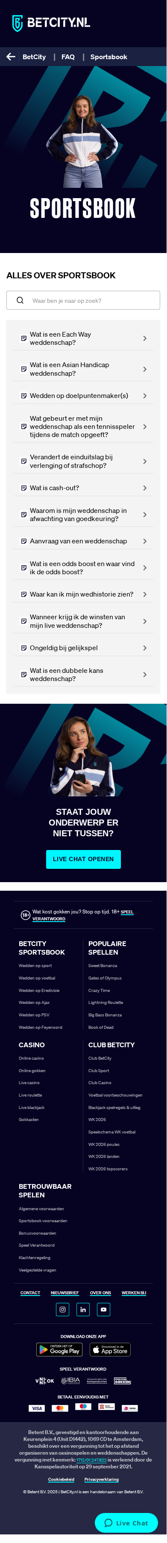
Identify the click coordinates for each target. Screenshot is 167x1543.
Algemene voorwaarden (41, 1208)
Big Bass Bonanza (105, 1015)
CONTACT (30, 1293)
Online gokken (32, 1070)
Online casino (31, 1058)
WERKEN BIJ (134, 1293)
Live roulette (30, 1095)
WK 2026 (97, 1119)
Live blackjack (31, 1107)
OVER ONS (100, 1293)
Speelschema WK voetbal (111, 1132)
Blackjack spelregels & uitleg (114, 1107)
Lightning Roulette (105, 1002)
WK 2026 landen (104, 1156)
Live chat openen (83, 859)
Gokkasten (29, 1119)
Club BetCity (99, 1058)
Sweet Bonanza (102, 965)
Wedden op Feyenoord (40, 1027)
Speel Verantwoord (37, 1245)
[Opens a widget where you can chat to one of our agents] (126, 1523)
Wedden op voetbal (37, 978)
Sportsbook (109, 56)
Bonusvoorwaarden (37, 1233)
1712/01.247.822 (91, 1460)
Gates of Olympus (105, 978)
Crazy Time (99, 990)
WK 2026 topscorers (108, 1169)
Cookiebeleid (61, 1480)
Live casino (29, 1082)
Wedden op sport (35, 965)
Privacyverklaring (102, 1480)
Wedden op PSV (34, 1015)
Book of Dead (101, 1027)
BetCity (34, 56)
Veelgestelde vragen (37, 1270)
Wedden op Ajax (34, 1002)
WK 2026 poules (104, 1144)
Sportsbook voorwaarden (43, 1221)
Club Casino (99, 1082)
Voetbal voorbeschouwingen (115, 1095)
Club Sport (98, 1070)
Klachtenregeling (34, 1257)
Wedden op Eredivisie (39, 990)
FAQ (68, 56)
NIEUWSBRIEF (65, 1293)
